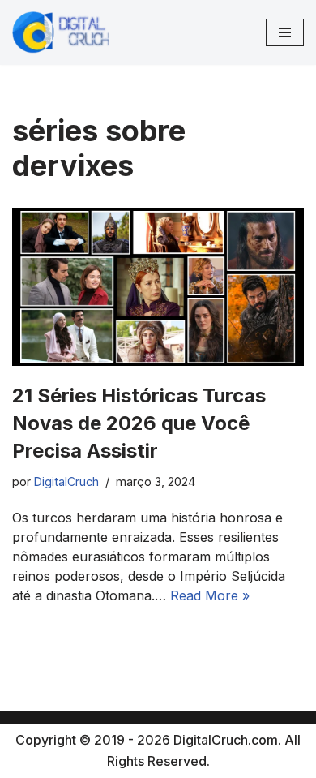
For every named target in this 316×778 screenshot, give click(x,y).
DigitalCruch (66, 481)
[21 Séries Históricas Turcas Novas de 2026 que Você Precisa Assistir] (158, 287)
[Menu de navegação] (285, 32)
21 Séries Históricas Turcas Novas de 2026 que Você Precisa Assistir (139, 423)
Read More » (210, 595)
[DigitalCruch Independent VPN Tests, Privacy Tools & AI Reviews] (60, 32)
